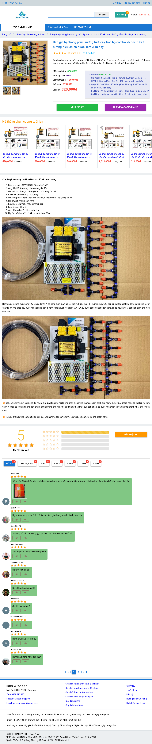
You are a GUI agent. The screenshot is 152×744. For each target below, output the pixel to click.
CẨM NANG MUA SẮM (58, 27)
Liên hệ (146, 3)
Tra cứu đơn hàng (132, 3)
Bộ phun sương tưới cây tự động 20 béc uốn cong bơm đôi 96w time (16, 156)
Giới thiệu (130, 686)
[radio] (9, 445)
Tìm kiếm (102, 15)
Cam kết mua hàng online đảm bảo (81, 688)
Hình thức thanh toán (136, 703)
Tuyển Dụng (131, 690)
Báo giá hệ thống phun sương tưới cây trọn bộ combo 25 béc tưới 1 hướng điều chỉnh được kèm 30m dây (98, 34)
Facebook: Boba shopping (18, 699)
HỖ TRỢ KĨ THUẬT (82, 27)
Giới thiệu (117, 3)
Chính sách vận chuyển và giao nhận (82, 684)
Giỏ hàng (121, 15)
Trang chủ (8, 34)
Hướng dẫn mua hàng (136, 699)
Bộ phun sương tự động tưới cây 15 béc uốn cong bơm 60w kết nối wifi (112, 156)
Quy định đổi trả (72, 701)
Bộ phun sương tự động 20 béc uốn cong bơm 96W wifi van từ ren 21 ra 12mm (80, 156)
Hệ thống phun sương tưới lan (31, 34)
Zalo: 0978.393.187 (15, 694)
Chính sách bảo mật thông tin (79, 696)
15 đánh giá (74, 53)
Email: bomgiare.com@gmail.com (22, 703)
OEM (68, 75)
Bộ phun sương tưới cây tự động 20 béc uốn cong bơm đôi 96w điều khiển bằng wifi (48, 156)
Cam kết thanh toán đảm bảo (79, 692)
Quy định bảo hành (74, 705)
